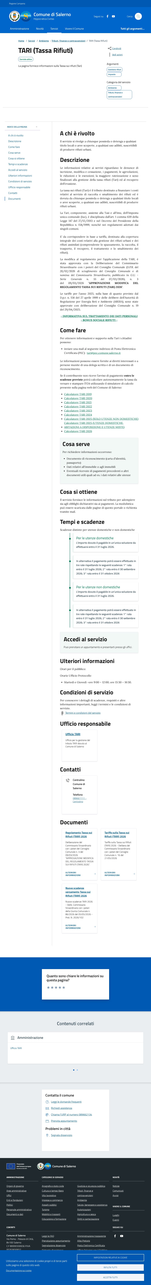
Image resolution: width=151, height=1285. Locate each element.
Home (21, 41)
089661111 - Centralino (79, 800)
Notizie (116, 1186)
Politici (9, 1205)
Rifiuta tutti (110, 1267)
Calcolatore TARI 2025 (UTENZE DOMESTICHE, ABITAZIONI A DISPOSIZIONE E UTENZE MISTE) (94, 425)
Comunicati (118, 1190)
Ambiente (44, 41)
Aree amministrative (16, 1190)
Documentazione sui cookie (19, 1270)
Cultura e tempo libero (53, 1190)
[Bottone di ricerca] (138, 16)
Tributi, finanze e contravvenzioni (68, 41)
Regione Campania (17, 3)
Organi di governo (15, 1186)
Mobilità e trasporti (51, 1214)
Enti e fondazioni (14, 1200)
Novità (40, 29)
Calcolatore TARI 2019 (78, 394)
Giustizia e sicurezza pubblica (91, 1186)
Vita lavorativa (49, 1195)
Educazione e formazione (54, 1219)
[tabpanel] (75, 1049)
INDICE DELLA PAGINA (17, 126)
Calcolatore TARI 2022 (78, 406)
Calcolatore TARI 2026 (78, 431)
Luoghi (116, 1215)
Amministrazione (19, 29)
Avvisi (115, 1195)
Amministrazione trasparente (91, 1236)
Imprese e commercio (52, 1200)
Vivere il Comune (74, 29)
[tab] (73, 1070)
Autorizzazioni (84, 1209)
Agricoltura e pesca (86, 1214)
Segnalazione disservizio (53, 1245)
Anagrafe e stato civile (53, 1186)
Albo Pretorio (83, 1240)
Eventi (116, 1220)
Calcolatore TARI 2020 (78, 398)
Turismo (45, 1209)
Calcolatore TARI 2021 (78, 402)
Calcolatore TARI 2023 (78, 410)
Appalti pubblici (49, 1205)
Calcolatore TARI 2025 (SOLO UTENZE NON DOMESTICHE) (101, 419)
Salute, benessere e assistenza (92, 1205)
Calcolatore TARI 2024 (78, 414)
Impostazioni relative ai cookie (110, 1257)
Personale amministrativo (19, 1209)
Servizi (54, 29)
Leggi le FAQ (48, 1236)
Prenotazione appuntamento (56, 1240)
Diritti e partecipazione (88, 1219)
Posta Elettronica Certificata (91, 1245)
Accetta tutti (110, 1277)
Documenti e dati (14, 1214)
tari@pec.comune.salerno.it (104, 353)
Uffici (8, 1195)
